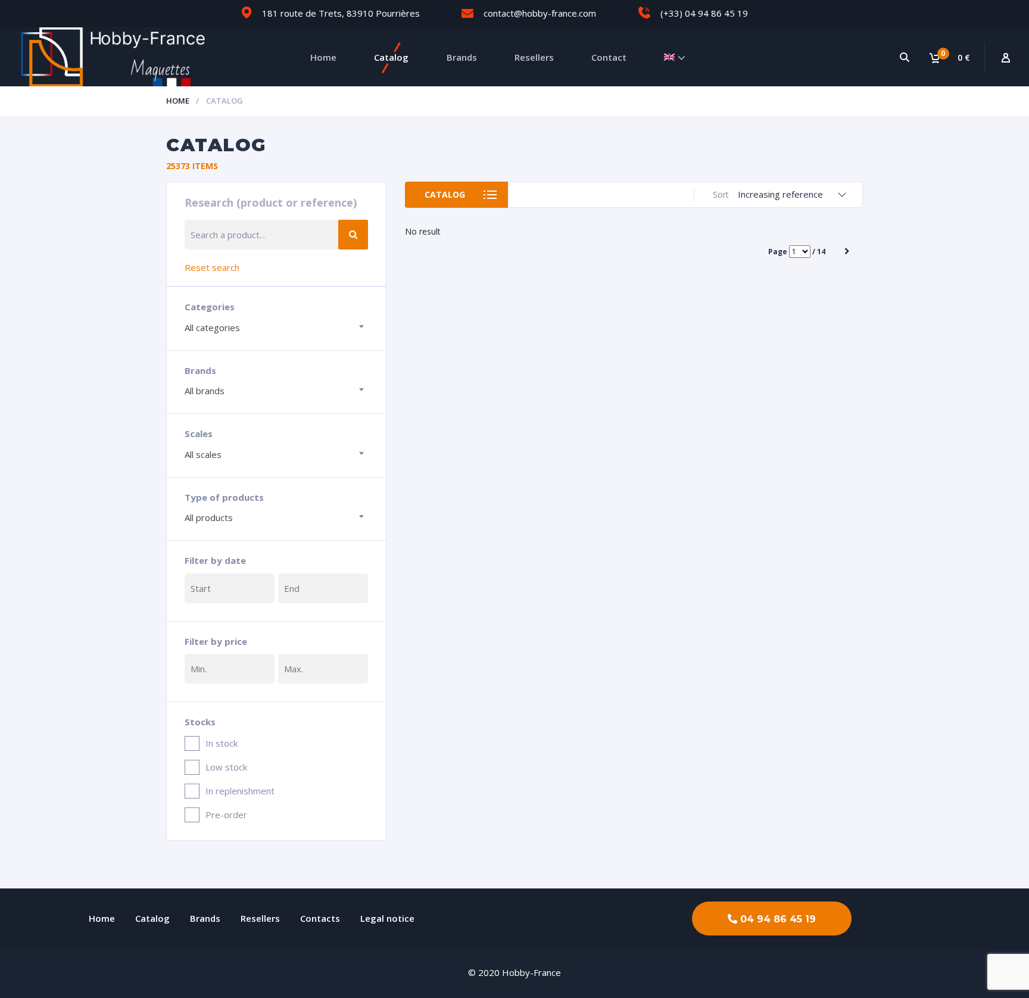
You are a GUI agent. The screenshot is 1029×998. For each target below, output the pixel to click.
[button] (772, 918)
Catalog (391, 57)
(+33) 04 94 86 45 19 (704, 13)
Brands (462, 57)
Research (353, 235)
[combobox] (276, 326)
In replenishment (240, 791)
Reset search (212, 267)
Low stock (226, 767)
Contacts (320, 918)
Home (323, 57)
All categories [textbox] (212, 327)
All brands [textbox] (204, 391)
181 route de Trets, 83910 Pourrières (341, 13)
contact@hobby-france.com (540, 13)
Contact (608, 57)
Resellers (534, 57)
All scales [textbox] (203, 454)
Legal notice (387, 918)
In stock (221, 743)
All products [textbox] (209, 517)
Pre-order (226, 815)
